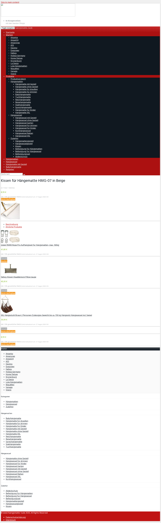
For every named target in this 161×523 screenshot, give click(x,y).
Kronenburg (16, 61)
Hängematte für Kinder (25, 110)
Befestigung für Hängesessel (28, 151)
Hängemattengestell (24, 141)
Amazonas (15, 42)
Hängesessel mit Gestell (25, 117)
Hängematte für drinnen (26, 92)
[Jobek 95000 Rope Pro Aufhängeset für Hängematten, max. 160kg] (10, 242)
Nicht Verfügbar (8, 199)
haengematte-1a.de (23, 27)
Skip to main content (10, 2)
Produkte (10, 76)
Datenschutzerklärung (16, 517)
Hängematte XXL (22, 112)
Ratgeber (10, 169)
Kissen (18, 146)
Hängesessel (16, 115)
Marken (9, 35)
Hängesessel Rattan (24, 133)
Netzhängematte (22, 99)
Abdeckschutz (21, 156)
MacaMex (15, 68)
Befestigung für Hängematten (28, 148)
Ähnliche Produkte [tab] (14, 227)
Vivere (13, 73)
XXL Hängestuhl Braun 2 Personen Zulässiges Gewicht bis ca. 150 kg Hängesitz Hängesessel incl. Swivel (46, 315)
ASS (12, 45)
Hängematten (17, 81)
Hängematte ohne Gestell (26, 86)
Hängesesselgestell (24, 143)
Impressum (11, 520)
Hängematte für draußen (26, 89)
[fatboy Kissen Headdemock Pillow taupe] (10, 274)
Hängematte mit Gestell (25, 84)
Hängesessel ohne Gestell (26, 120)
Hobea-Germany (18, 55)
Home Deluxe (17, 58)
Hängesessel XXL (22, 136)
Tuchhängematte (23, 97)
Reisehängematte (23, 102)
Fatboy (14, 53)
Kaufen (4, 261)
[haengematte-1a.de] (38, 16)
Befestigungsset (22, 154)
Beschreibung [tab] (12, 224)
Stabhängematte (22, 104)
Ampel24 (14, 40)
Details (4, 258)
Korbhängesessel (23, 130)
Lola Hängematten (19, 66)
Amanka (14, 37)
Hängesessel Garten (24, 123)
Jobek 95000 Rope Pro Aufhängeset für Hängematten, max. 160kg (30, 245)
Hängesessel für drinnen (26, 125)
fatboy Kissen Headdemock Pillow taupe (18, 277)
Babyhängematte (23, 94)
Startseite (10, 32)
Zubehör (14, 138)
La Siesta (15, 63)
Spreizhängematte (23, 107)
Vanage (14, 71)
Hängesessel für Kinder (25, 128)
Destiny (14, 48)
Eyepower (15, 50)
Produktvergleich (18, 79)
